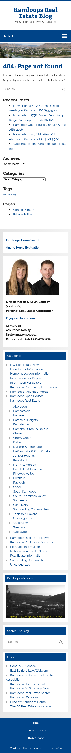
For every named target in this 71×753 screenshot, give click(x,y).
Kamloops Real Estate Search (30, 693)
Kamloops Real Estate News (29, 537)
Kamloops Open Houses (26, 396)
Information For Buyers (25, 378)
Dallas (17, 442)
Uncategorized (23, 518)
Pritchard (19, 478)
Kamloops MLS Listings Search (31, 688)
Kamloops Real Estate (25, 400)
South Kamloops (24, 491)
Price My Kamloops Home (28, 702)
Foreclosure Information (26, 369)
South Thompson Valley (29, 496)
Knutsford (20, 460)
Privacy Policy (22, 214)
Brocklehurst (22, 424)
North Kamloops (24, 464)
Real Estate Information (26, 555)
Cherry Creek (22, 438)
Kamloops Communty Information (33, 387)
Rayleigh (19, 482)
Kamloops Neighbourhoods (29, 391)
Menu (8, 36)
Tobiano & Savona (25, 514)
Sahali (17, 487)
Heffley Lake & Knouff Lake (31, 451)
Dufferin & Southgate (27, 447)
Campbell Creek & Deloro (30, 429)
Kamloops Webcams (24, 697)
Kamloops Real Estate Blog (36, 12)
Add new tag (9, 194)
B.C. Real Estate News (25, 365)
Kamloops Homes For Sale (28, 684)
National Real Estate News (28, 551)
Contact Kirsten (23, 210)
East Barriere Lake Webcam (29, 670)
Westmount (21, 527)
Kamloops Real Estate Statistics (31, 542)
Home (35, 723)
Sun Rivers (20, 505)
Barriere (18, 415)
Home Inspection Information (30, 373)
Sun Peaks (20, 500)
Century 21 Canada (23, 666)
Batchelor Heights (25, 420)
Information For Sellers (25, 382)
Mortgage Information (25, 547)
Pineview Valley (23, 473)
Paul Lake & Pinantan (27, 469)
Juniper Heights (24, 455)
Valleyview (20, 523)
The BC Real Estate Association (31, 706)
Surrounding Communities (31, 509)
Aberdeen (20, 406)
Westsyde (20, 532)
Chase (17, 433)
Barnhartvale (22, 411)
